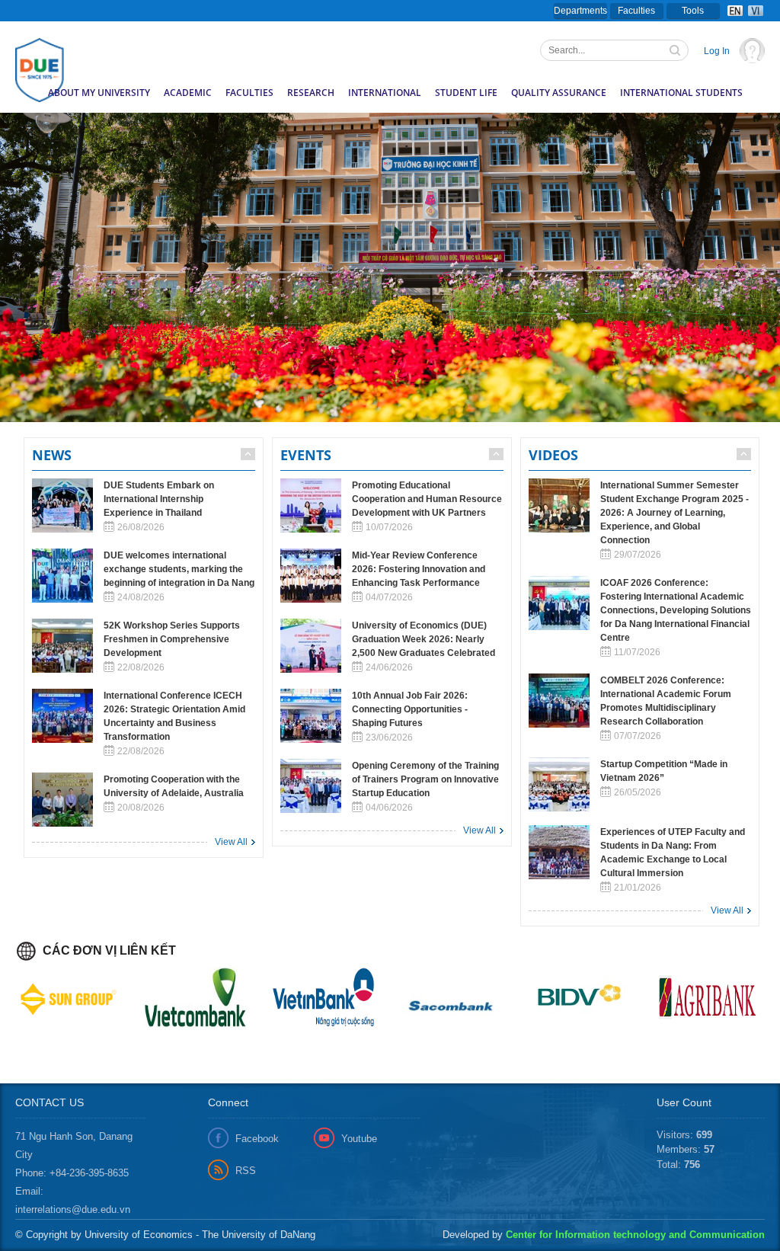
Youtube (359, 1138)
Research (310, 92)
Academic (188, 92)
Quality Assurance (558, 92)
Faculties (636, 10)
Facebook (257, 1138)
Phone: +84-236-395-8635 (72, 1173)
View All (231, 842)
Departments (580, 10)
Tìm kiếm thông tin (676, 51)
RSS (245, 1170)
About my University (99, 92)
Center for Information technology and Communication (635, 1234)
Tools (693, 10)
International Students (681, 92)
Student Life (466, 92)
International (384, 92)
